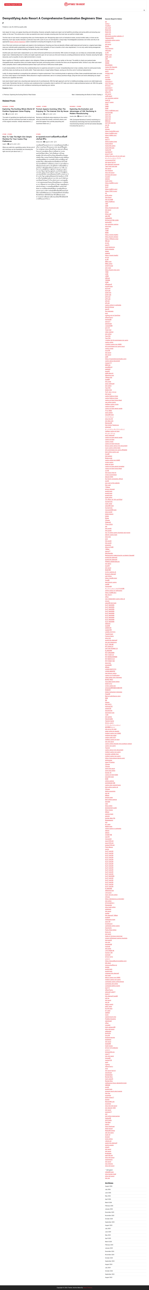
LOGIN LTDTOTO (110, 632)
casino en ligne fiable (111, 775)
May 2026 (108, 1196)
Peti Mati (108, 1122)
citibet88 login (109, 1172)
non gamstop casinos (111, 98)
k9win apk (108, 214)
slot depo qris (109, 421)
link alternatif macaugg (112, 164)
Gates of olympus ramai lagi (113, 936)
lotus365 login (109, 777)
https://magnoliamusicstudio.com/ (115, 359)
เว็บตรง (107, 23)
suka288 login (109, 415)
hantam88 (108, 319)
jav (106, 21)
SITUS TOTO (109, 957)
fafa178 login (109, 83)
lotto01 (107, 1124)
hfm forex (108, 381)
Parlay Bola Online (110, 930)
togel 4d (107, 100)
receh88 (107, 626)
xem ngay (108, 268)
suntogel (107, 955)
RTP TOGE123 (109, 655)
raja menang (109, 1164)
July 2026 (108, 1189)
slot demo (108, 564)
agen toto (108, 117)
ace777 (107, 75)
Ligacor (107, 1064)
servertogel (108, 1073)
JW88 (107, 276)
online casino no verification (113, 590)
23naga (107, 520)
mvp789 (107, 350)
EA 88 (107, 127)
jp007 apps (108, 1006)
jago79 (107, 245)
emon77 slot (109, 154)
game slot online (110, 770)
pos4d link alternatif (111, 557)
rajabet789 (108, 630)
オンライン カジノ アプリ (113, 158)
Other (4, 134)
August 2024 (108, 1264)
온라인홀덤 (108, 410)
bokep (107, 251)
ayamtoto (108, 1095)
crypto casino (109, 462)
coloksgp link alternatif (112, 973)
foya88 (107, 454)
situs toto (108, 537)
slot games (108, 717)
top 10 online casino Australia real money (117, 532)
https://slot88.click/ (111, 578)
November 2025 (109, 1215)
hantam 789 (109, 953)
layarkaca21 (109, 924)
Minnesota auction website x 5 (114, 36)
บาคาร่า (107, 959)
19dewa (107, 487)
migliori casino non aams (113, 752)
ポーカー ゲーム (110, 433)
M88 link (107, 121)
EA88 (106, 108)
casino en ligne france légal (113, 400)
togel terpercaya (110, 247)
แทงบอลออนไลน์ (110, 160)
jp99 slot (107, 297)
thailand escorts (110, 1037)
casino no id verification (112, 675)
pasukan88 (108, 944)
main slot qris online (111, 895)
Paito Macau (109, 847)
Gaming (38, 106)
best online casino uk (111, 787)
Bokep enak (108, 458)
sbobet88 (108, 1044)
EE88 (106, 779)
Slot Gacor (108, 197)
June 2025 (108, 1232)
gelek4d (107, 253)
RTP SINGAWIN (109, 652)
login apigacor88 (110, 1027)
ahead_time (39, 114)
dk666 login (108, 826)
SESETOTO (108, 684)
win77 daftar (109, 90)
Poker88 (107, 694)
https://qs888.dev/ (110, 592)
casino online (109, 342)
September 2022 (109, 1274)
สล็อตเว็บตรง (109, 317)
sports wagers (109, 1145)
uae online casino (110, 402)
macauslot (108, 839)
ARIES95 (107, 624)
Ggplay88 (108, 1118)
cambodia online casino (112, 40)
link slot (107, 1178)
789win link (108, 377)
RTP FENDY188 (110, 661)
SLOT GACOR (109, 851)
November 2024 (109, 1254)
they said (108, 485)
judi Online (108, 576)
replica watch (109, 1004)
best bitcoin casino (111, 582)
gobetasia (108, 909)
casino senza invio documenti (114, 750)
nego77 (107, 1054)
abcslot (107, 816)
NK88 (106, 232)
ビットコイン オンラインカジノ (115, 429)
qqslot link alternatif (111, 1143)
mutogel (107, 946)
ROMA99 (108, 690)
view (106, 804)
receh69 (107, 917)
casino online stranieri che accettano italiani (118, 744)
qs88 (106, 357)
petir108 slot (109, 1155)
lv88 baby (108, 50)
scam (106, 1015)
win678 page (109, 266)
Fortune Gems (109, 636)
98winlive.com (109, 375)
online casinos (109, 781)
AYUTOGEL (108, 1120)
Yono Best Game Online (112, 681)
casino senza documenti (112, 361)
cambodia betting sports (112, 986)
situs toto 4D (109, 419)
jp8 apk (107, 303)
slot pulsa (108, 948)
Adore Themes (87, 1287)
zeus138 (107, 921)
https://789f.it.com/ (111, 191)
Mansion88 (108, 423)
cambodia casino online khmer (114, 981)
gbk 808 (107, 216)
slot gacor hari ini (110, 162)
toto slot (107, 942)
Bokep (107, 46)
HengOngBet (109, 719)
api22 (107, 71)
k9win (107, 137)
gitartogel (108, 427)
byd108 (107, 77)
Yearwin (107, 748)
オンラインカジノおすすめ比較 (114, 588)
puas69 (107, 371)
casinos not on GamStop (112, 315)
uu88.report (108, 96)
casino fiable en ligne (111, 396)
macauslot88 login (110, 510)
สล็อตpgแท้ (108, 284)
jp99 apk (107, 299)
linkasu (107, 702)
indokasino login (110, 919)
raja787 (107, 837)
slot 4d (107, 793)
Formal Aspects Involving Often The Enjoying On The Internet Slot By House (52, 110)
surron (107, 849)
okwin (107, 228)
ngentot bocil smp (110, 1017)
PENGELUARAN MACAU (112, 561)
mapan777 (108, 363)
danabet (107, 801)
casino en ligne (109, 406)
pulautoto (108, 545)
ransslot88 (108, 665)
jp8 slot (107, 301)
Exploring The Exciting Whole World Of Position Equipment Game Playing (18, 110)
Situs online (108, 806)
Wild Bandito (109, 553)
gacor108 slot (109, 841)
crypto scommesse (111, 475)
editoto (107, 830)
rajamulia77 (108, 81)
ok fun (107, 257)
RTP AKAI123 (109, 646)
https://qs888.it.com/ (111, 183)
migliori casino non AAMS (113, 733)
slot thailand (109, 170)
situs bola (108, 226)
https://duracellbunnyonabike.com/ (116, 961)
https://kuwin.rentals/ (111, 237)
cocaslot (107, 1025)
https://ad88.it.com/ (111, 189)
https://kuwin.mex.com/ (112, 270)
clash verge (108, 504)
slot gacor (108, 44)
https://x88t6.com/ (111, 135)
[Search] (144, 10)
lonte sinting (109, 1139)
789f (106, 203)
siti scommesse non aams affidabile (116, 450)
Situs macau (109, 810)
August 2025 (108, 1225)
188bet (107, 549)
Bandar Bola (109, 1077)
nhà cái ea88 (109, 199)
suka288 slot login (110, 603)
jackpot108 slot (110, 845)
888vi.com (108, 261)
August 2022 (108, 1277)
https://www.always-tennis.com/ (115, 758)
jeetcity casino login (111, 535)
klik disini (108, 963)
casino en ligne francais (112, 444)
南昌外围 (108, 570)
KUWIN (107, 61)
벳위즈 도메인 (109, 723)
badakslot (108, 1039)
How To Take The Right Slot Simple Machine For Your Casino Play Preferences (17, 139)
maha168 (108, 150)
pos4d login (108, 491)
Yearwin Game (109, 721)
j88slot (107, 667)
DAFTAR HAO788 (110, 123)
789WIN (107, 280)
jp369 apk (108, 295)
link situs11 (108, 595)
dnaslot (107, 1137)
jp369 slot (108, 292)
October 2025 (109, 1219)
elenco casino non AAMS (112, 977)
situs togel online (110, 907)
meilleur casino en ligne (112, 431)
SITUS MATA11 (109, 903)
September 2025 (109, 1222)
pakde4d (107, 369)
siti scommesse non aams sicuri (115, 346)
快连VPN (108, 1033)
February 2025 (109, 1245)
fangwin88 (108, 586)
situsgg (107, 129)
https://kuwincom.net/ (112, 208)
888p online (108, 264)
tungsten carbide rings (112, 754)
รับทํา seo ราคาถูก (110, 392)
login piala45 (109, 1079)
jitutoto (107, 1099)
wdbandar (108, 1031)
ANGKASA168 (109, 890)
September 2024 (109, 1261)
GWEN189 (108, 628)
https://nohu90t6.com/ (112, 131)
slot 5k (107, 125)
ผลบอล (107, 601)
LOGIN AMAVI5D (110, 671)
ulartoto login (109, 814)
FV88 (106, 104)
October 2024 (109, 1258)
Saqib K (5, 144)
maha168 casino (110, 146)
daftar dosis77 (109, 1097)
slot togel (108, 975)
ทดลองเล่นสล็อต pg (111, 965)
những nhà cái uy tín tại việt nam (115, 156)
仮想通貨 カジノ (110, 727)
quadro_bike (23, 27)
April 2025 (108, 1238)
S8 (106, 193)
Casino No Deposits (111, 67)
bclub (106, 185)
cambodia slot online (111, 984)
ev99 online (108, 195)
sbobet (107, 967)
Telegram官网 (109, 38)
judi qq (107, 998)
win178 (107, 328)
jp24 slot (107, 288)
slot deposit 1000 (110, 1108)
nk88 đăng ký (109, 373)
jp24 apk (107, 290)
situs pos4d (108, 512)
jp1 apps (107, 824)
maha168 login (109, 148)
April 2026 (108, 1199)
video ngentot (109, 332)
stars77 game (109, 102)
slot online (108, 334)
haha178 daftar (110, 762)
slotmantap (108, 760)
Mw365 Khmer (109, 307)
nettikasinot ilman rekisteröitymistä (115, 1083)
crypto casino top (110, 686)
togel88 (107, 379)
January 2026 (109, 1209)
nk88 (106, 206)
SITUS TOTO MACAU (111, 1048)
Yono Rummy (109, 48)
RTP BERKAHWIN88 (111, 657)
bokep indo (108, 390)
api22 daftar (109, 412)
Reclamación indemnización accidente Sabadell (119, 555)
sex (106, 526)
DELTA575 (108, 704)
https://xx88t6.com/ (111, 133)
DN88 (107, 106)
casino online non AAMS (112, 460)
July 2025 (108, 1228)
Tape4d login (109, 634)
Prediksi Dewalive (110, 1019)
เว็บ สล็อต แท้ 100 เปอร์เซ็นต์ (113, 499)
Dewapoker (108, 905)
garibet (107, 913)
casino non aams (110, 746)
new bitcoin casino (110, 673)
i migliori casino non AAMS (113, 344)
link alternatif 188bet (111, 915)
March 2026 (108, 1202)
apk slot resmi (109, 1133)
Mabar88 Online (110, 1130)
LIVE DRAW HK (109, 950)
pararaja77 (108, 1112)
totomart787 (109, 706)
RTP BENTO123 (110, 659)
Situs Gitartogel (110, 1126)
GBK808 (107, 1085)
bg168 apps (108, 1008)
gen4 (106, 1062)
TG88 (106, 230)
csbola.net (108, 1141)
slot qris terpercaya (111, 642)
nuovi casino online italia (112, 448)
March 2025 (108, 1241)
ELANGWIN (108, 650)
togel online (108, 181)
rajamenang (108, 1159)
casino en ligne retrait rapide (113, 408)
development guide (111, 808)
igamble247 (108, 152)
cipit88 (107, 584)
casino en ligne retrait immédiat (114, 466)
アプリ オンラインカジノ (113, 725)
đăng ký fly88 (109, 547)
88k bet (107, 241)
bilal (4, 114)
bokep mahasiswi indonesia (113, 692)
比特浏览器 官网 (110, 783)
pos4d (107, 481)
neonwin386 (109, 112)
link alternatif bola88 (111, 996)
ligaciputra (108, 928)
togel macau (109, 1046)
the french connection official (114, 479)
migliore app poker (110, 735)
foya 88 (107, 1035)
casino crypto (109, 348)
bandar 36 (108, 772)
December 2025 (109, 1212)
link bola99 (108, 940)
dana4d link (108, 710)
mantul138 (108, 1060)
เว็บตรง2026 (109, 524)
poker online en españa (112, 731)
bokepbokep (109, 1075)
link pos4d (108, 528)
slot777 (107, 139)
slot (106, 822)
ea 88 (106, 259)
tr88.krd (107, 278)
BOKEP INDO (109, 679)
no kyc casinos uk (110, 572)
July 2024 (108, 1267)
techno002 (108, 222)
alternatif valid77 (110, 992)
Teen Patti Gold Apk (111, 166)
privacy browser (110, 489)
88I (106, 700)
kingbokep (108, 1153)
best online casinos (111, 799)
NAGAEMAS (108, 65)
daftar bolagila (109, 249)
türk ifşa (107, 1093)
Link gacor (108, 893)
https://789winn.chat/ (111, 239)
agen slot (108, 34)
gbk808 (107, 1013)
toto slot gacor (109, 741)
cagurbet (107, 79)
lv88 (106, 59)
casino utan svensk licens (113, 785)
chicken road (109, 73)
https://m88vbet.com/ (112, 110)
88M (106, 698)
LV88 (106, 274)
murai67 (107, 177)
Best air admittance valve (112, 696)
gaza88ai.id (108, 367)
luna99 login (109, 286)
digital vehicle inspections (18, 42)
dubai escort (109, 1128)
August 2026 (108, 1186)
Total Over (108, 330)
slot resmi (108, 934)
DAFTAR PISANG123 (111, 648)
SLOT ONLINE (109, 644)
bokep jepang (109, 514)
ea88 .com (108, 57)
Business (5, 106)
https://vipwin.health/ (111, 235)
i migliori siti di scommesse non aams (116, 340)
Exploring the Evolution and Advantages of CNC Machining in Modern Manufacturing (83, 111)
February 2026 (109, 1206)
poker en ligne (109, 464)
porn (106, 313)
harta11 (107, 994)
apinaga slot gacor (110, 175)
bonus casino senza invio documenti (116, 446)
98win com (108, 55)
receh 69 (107, 1135)
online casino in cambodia (113, 828)
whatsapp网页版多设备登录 (113, 688)
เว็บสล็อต (108, 26)
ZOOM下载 (108, 835)
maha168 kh (109, 143)
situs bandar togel (110, 1174)
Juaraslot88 (108, 326)
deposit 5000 (109, 477)
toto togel (108, 28)
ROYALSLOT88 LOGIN (111, 220)
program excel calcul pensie (113, 1091)
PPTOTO (107, 42)
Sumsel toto (108, 501)
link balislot (108, 456)
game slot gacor (110, 768)
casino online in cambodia (113, 305)
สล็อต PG (108, 92)
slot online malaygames (112, 1116)
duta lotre (108, 663)
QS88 (106, 282)
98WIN (107, 63)
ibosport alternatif (110, 574)
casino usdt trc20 (110, 737)
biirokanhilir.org (110, 1052)
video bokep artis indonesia (113, 677)
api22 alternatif (109, 384)
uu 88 (107, 52)
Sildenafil (108, 522)
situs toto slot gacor (111, 1106)
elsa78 (107, 309)
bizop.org (108, 932)
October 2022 (109, 1271)
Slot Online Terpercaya (112, 425)
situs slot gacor (109, 69)
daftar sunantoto (110, 791)
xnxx (106, 1068)
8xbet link (108, 30)
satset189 (108, 708)
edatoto (107, 179)
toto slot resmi (109, 1056)
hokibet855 (108, 218)
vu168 (107, 470)
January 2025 (109, 1248)
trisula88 (107, 1058)
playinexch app (109, 712)
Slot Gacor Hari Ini (110, 472)
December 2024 (109, 1251)
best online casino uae (112, 452)
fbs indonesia (109, 311)
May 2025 (108, 1235)
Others (11, 88)
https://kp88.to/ (110, 201)
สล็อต (107, 597)
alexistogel (108, 324)
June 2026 (108, 1193)
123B (106, 715)
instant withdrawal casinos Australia (116, 938)
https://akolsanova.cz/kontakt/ (114, 899)
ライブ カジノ (109, 417)
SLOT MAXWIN (109, 605)
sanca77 (107, 321)
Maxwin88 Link (109, 1101)
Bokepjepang (109, 820)
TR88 (106, 272)
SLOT (106, 187)
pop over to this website (112, 483)
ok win (107, 243)
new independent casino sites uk (115, 599)
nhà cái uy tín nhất (110, 729)
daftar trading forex (111, 141)
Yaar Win (108, 336)
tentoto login (109, 797)
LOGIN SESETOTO (110, 669)
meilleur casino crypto (111, 404)
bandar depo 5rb (110, 818)
